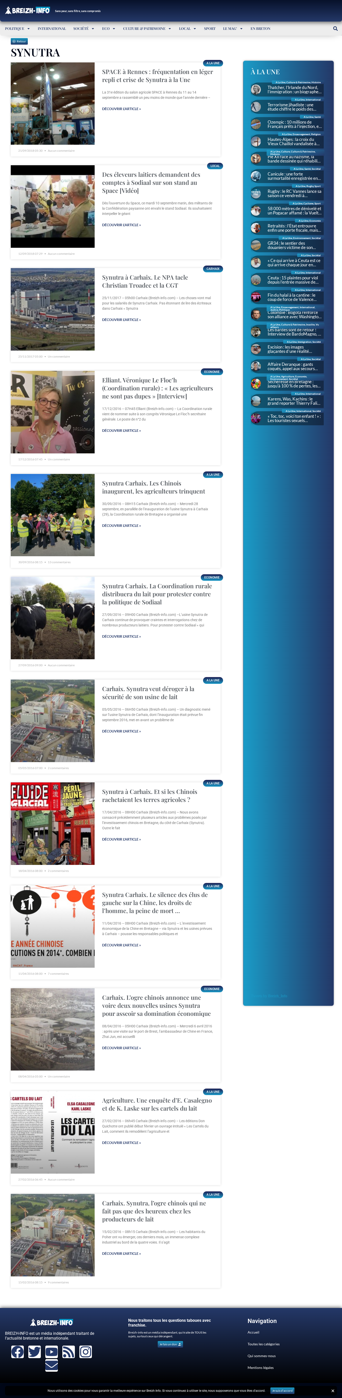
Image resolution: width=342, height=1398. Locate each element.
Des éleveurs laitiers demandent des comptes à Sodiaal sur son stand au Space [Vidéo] (151, 182)
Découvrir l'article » (121, 109)
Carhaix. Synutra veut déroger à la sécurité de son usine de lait (148, 693)
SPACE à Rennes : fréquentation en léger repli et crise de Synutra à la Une (157, 75)
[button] (335, 28)
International (52, 28)
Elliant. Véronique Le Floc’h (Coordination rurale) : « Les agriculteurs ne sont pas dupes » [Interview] (157, 388)
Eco (106, 28)
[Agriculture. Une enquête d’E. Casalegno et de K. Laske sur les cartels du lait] (53, 1132)
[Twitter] (34, 1352)
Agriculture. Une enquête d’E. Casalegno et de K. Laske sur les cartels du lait (157, 1104)
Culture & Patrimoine (144, 28)
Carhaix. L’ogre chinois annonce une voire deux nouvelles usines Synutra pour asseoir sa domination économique (156, 1005)
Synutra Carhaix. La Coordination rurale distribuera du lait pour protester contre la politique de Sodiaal (157, 594)
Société (81, 28)
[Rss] (68, 1352)
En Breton (260, 28)
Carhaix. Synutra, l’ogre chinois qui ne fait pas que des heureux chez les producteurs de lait (154, 1211)
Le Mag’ (230, 28)
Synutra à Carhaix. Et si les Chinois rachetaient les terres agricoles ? (149, 795)
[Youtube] (51, 1352)
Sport (210, 28)
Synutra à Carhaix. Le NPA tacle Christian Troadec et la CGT (145, 281)
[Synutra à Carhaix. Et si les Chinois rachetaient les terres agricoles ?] (53, 823)
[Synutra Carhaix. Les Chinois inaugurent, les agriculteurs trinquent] (53, 515)
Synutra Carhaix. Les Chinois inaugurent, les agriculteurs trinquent (153, 487)
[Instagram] (85, 1352)
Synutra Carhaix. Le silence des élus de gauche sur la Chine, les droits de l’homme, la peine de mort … (155, 902)
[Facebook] (17, 1352)
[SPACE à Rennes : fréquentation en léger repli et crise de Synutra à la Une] (53, 103)
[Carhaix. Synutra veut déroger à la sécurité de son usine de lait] (53, 721)
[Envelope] (51, 1365)
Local (185, 28)
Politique (14, 28)
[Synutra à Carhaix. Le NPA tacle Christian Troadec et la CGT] (53, 309)
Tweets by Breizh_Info (269, 996)
